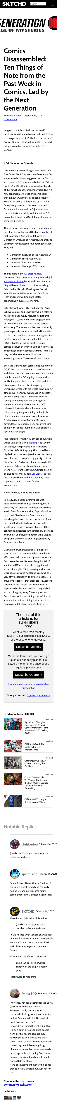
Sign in (5, 4)
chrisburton (30, 844)
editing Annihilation (14, 281)
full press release (32, 273)
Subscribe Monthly (28, 646)
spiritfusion (29, 874)
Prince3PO (29, 994)
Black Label (35, 473)
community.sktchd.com (18, 1084)
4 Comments (10, 119)
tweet (49, 232)
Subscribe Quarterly (28, 674)
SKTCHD (28, 911)
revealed (8, 503)
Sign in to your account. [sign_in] (38, 695)
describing (32, 442)
